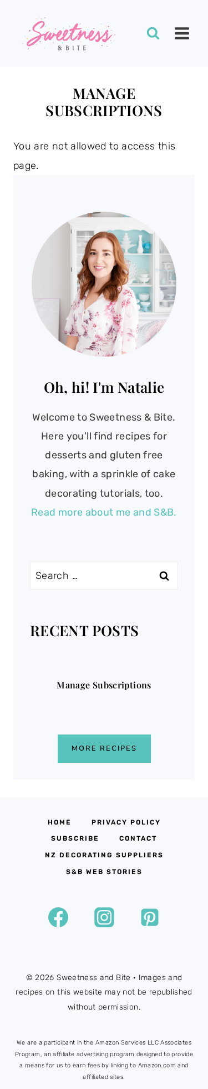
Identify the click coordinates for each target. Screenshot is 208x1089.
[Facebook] (58, 917)
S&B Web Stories (104, 872)
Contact (138, 838)
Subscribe (75, 838)
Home (60, 822)
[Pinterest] (150, 917)
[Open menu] (182, 33)
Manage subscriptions (104, 685)
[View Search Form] (153, 33)
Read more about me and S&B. (104, 512)
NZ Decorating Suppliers (104, 855)
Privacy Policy (126, 822)
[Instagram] (104, 917)
